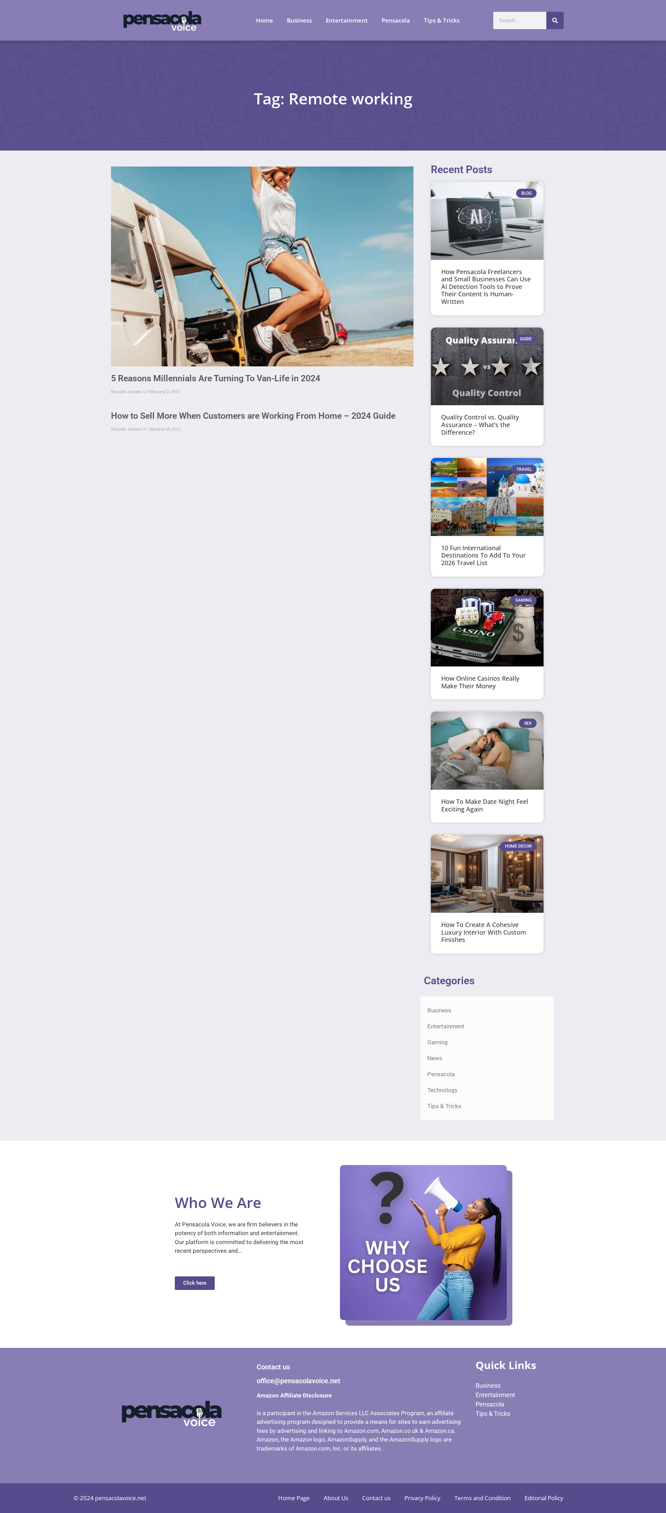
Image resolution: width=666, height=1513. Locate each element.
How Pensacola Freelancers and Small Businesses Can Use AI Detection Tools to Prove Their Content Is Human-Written (486, 286)
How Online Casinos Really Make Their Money (480, 682)
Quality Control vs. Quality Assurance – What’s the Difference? (480, 424)
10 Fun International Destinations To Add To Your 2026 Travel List (483, 555)
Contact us (376, 1498)
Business (299, 20)
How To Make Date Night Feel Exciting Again (484, 805)
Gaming (437, 1042)
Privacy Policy (422, 1498)
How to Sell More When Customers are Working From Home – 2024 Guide (253, 416)
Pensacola (396, 20)
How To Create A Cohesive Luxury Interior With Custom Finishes (483, 932)
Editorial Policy (543, 1498)
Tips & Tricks (442, 20)
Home (264, 20)
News (434, 1058)
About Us (336, 1498)
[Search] (555, 20)
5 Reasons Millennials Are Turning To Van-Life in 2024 (215, 378)
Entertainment (347, 20)
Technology (442, 1090)
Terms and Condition (482, 1498)
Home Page (294, 1498)
